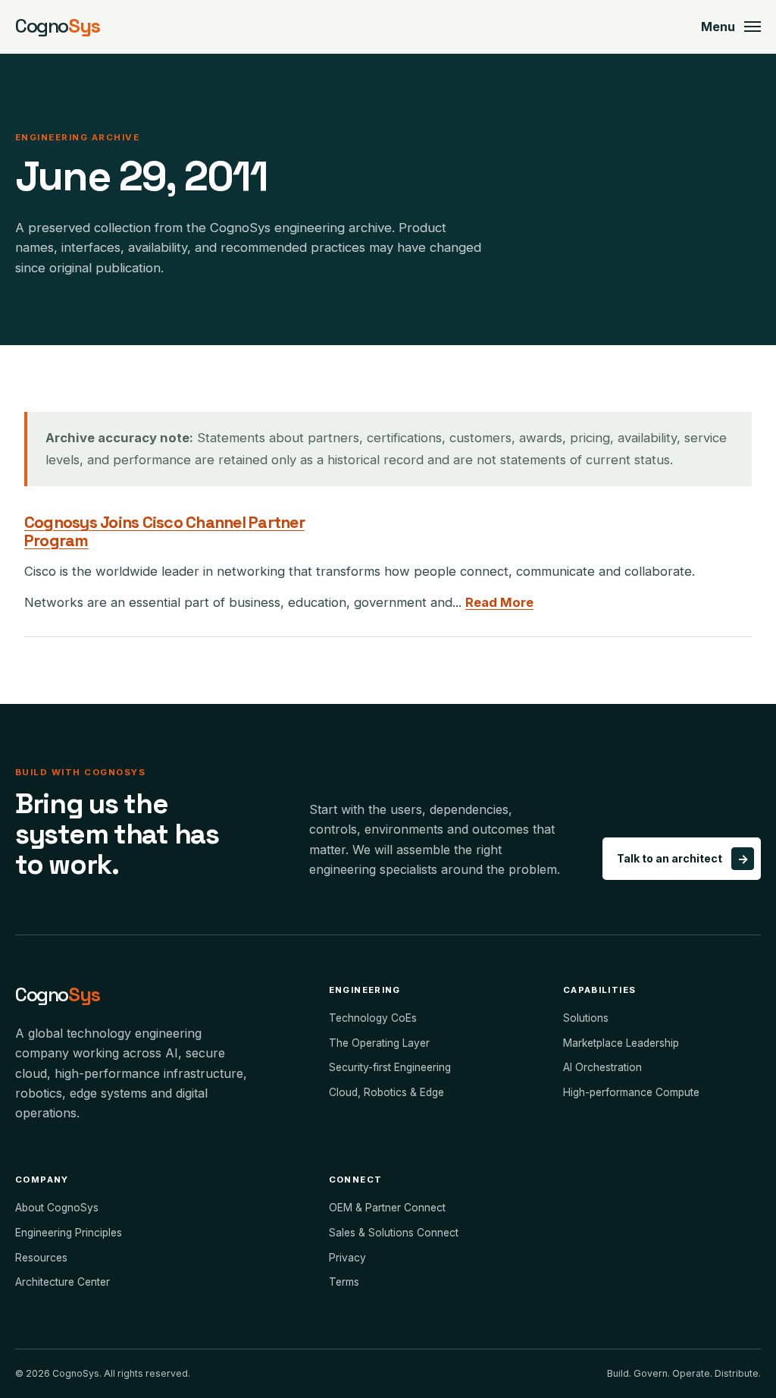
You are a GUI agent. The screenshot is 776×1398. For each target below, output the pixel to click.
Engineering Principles (68, 1233)
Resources (41, 1258)
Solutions (586, 1018)
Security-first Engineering (390, 1067)
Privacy (347, 1258)
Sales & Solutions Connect (393, 1233)
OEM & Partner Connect (387, 1208)
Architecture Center (62, 1282)
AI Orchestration (602, 1067)
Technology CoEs (373, 1018)
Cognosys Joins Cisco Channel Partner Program (164, 531)
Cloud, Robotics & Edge (386, 1092)
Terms (344, 1282)
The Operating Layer (379, 1043)
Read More (499, 602)
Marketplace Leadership (621, 1043)
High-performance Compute (631, 1092)
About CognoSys (57, 1208)
